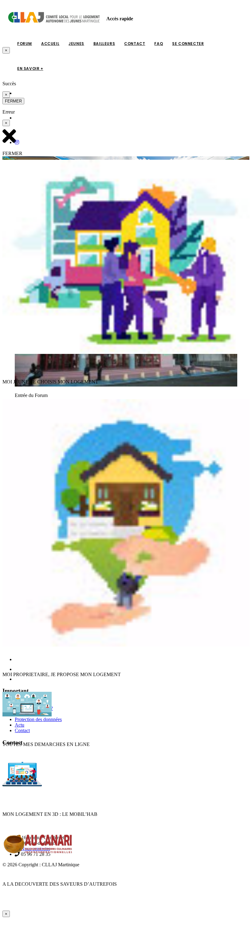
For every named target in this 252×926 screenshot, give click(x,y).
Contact (134, 43)
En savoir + (30, 68)
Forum (24, 43)
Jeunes (76, 43)
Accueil (50, 43)
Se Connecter (188, 43)
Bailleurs (104, 43)
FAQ (158, 43)
